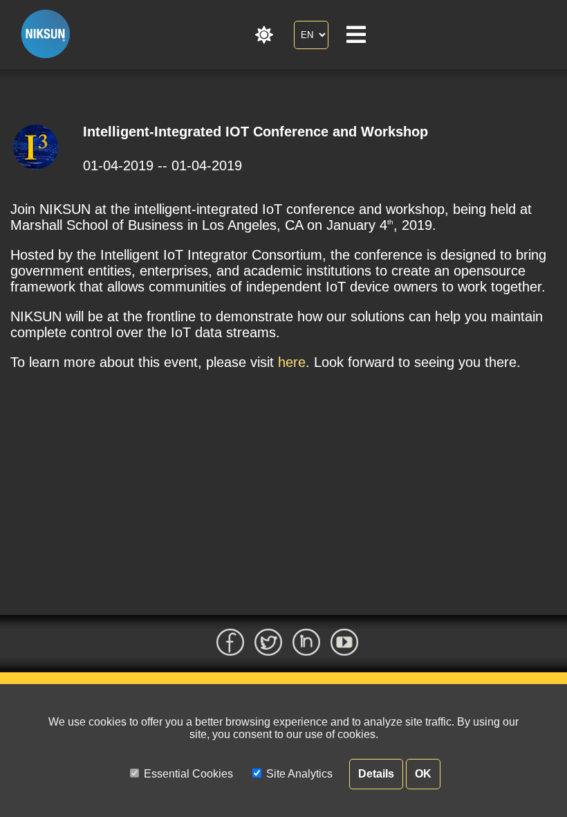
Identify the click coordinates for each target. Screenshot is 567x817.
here (292, 362)
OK (423, 774)
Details (376, 774)
